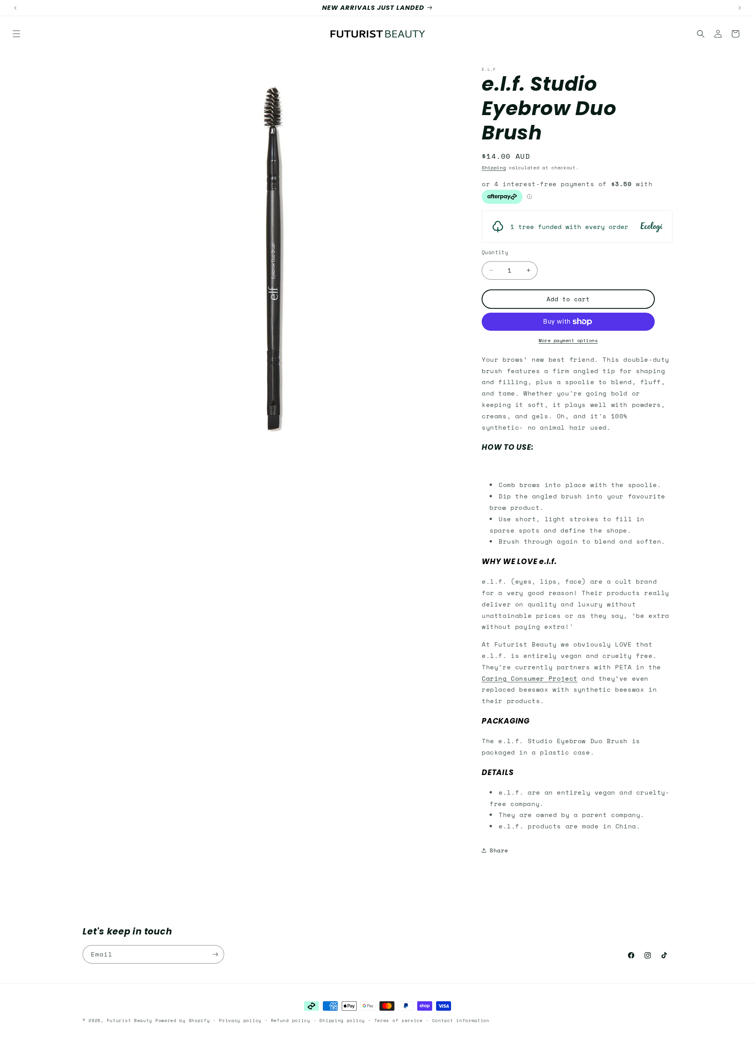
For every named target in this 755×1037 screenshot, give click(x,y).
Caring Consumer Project (530, 678)
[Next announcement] (739, 7)
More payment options (568, 340)
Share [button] (499, 850)
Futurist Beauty (130, 1020)
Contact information (461, 1020)
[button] (16, 33)
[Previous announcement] (15, 7)
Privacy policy (240, 1020)
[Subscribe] (215, 954)
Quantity (495, 252)
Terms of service (398, 1020)
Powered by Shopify (182, 1020)
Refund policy (290, 1020)
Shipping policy (342, 1020)
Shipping (494, 167)
